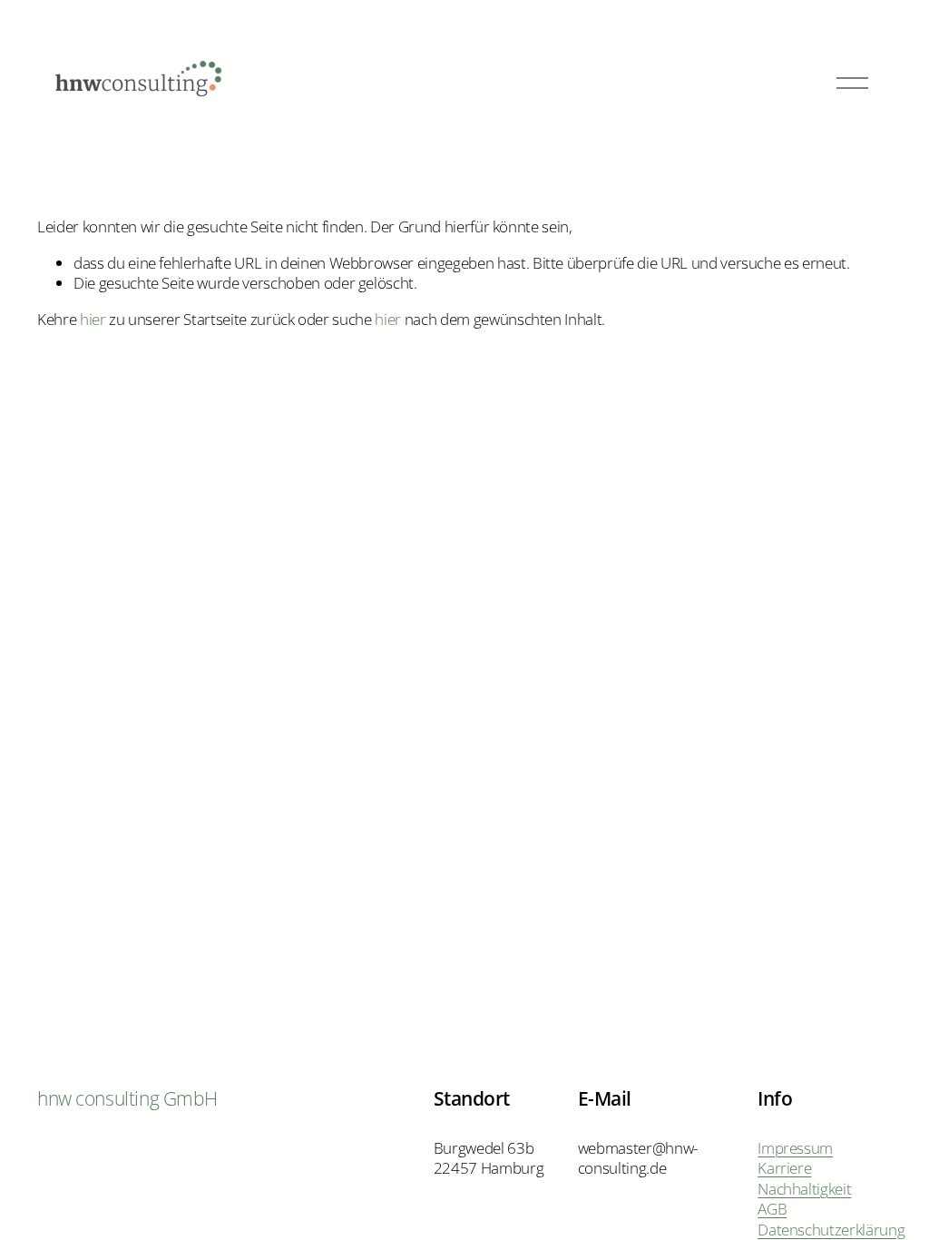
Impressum (795, 1148)
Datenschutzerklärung (831, 1230)
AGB (772, 1209)
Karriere (784, 1168)
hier (93, 319)
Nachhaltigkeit (804, 1189)
